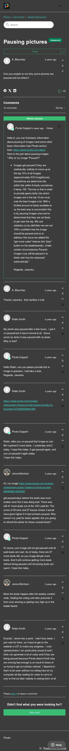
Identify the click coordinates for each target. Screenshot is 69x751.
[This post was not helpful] (62, 71)
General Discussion (36, 17)
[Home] (7, 6)
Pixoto (7, 17)
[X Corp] (9, 90)
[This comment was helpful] (62, 288)
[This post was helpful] (62, 60)
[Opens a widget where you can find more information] (56, 745)
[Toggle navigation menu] (59, 6)
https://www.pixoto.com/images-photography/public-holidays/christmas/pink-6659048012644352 (29, 487)
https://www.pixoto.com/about (29, 149)
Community (18, 17)
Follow (35, 51)
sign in (14, 693)
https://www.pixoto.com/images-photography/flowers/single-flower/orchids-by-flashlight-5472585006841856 (28, 405)
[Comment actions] (59, 126)
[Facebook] (5, 90)
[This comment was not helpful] (62, 299)
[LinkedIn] (14, 90)
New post (35, 712)
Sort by (59, 108)
